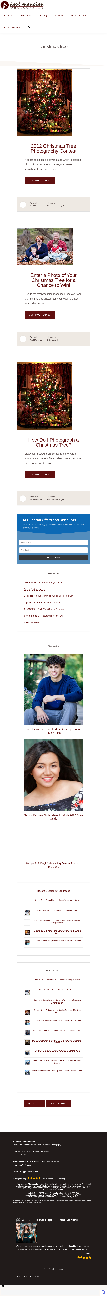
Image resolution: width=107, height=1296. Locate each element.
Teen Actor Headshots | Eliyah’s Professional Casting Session (57, 941)
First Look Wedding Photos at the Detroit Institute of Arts (57, 910)
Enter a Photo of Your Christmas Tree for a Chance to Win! (53, 280)
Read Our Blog (31, 622)
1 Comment (52, 340)
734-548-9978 (25, 1165)
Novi (54, 1188)
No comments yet (55, 206)
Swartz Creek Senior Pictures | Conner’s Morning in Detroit (57, 900)
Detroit (84, 1184)
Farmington (85, 1186)
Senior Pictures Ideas (34, 589)
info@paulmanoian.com (29, 1172)
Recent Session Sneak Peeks (53, 891)
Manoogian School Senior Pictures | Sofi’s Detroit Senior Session (57, 1030)
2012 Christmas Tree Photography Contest (53, 148)
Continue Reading (42, 182)
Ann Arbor (60, 1186)
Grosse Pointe (37, 1188)
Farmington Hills (23, 1188)
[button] (29, 27)
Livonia (51, 1184)
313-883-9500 (25, 1155)
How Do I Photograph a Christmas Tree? (53, 442)
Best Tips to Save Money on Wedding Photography (49, 596)
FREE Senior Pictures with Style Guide (43, 582)
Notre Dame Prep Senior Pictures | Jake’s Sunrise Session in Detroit (57, 1071)
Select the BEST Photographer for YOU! (44, 616)
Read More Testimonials (53, 1269)
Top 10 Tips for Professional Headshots (43, 602)
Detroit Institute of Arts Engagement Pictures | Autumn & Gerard (57, 1050)
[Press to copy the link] (103, 1293)
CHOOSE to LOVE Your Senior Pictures (44, 609)
